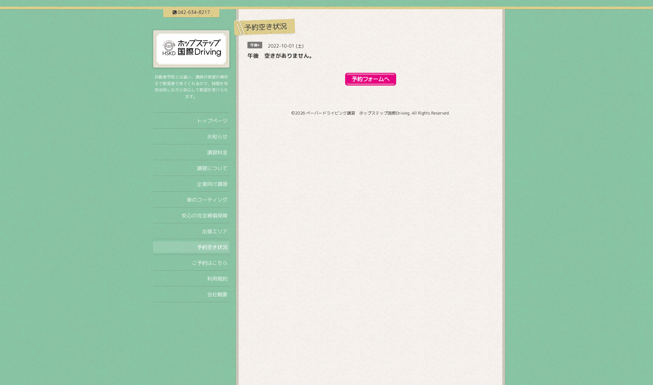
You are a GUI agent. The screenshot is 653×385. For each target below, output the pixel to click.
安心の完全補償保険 (205, 215)
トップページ (212, 120)
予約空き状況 (212, 247)
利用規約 (217, 278)
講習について (212, 168)
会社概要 (217, 294)
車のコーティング (207, 199)
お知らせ (217, 136)
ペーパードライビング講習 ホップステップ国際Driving (357, 113)
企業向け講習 (212, 183)
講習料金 (217, 152)
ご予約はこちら (210, 262)
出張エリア (215, 231)
